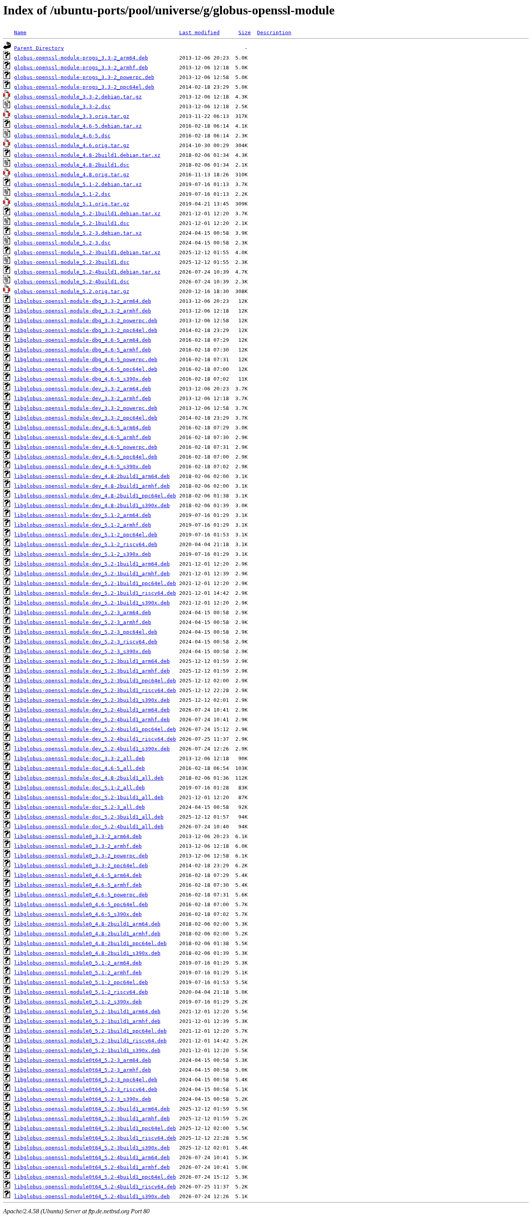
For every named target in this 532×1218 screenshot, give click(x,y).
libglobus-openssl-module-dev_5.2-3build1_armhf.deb (92, 671)
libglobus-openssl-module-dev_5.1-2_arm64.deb (82, 515)
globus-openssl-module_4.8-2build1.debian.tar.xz (87, 155)
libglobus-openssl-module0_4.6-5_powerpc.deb (81, 895)
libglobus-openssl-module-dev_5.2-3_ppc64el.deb (85, 632)
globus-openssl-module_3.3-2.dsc (62, 106)
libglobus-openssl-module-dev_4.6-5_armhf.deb (82, 437)
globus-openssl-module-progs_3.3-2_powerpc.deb (84, 77)
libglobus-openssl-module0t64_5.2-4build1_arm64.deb (92, 1157)
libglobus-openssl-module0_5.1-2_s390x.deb (78, 1002)
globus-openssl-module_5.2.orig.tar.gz (71, 291)
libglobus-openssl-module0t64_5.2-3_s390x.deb (82, 1099)
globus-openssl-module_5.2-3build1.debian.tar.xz (87, 252)
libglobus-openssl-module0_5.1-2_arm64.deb (78, 963)
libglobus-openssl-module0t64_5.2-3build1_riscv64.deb (95, 1138)
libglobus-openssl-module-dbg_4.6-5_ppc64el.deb (85, 369)
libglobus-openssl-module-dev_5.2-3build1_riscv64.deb (95, 690)
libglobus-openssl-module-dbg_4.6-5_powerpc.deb (85, 359)
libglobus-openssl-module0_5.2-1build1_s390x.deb (87, 1050)
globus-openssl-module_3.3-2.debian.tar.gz (78, 97)
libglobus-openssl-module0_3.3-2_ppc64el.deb (81, 865)
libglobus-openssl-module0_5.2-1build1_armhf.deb (87, 1021)
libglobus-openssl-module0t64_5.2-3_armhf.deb (82, 1070)
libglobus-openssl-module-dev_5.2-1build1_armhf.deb (92, 573)
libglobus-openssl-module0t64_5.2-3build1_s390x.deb (92, 1148)
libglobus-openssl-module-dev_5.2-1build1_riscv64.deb (95, 593)
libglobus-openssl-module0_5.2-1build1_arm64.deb (87, 1011)
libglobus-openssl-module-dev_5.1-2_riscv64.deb (85, 544)
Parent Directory (39, 48)
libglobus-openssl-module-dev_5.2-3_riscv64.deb (85, 642)
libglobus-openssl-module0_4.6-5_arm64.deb (78, 875)
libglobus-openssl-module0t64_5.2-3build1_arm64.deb (92, 1109)
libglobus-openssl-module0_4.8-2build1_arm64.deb (87, 924)
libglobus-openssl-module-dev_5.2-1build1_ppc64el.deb (95, 583)
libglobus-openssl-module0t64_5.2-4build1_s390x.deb (92, 1196)
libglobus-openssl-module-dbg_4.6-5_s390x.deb (82, 379)
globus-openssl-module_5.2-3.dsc (62, 243)
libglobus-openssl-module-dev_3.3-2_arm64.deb (82, 389)
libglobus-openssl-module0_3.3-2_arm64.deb (78, 836)
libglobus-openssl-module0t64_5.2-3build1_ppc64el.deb (95, 1128)
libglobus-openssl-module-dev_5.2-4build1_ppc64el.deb (95, 729)
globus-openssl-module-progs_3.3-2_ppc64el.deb (84, 87)
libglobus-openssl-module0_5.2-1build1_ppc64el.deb (90, 1031)
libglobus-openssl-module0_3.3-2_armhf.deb (78, 846)
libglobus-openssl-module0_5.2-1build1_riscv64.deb (90, 1041)
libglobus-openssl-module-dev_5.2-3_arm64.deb (82, 612)
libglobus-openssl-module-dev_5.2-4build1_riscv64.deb (95, 739)
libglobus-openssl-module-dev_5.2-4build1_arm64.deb (92, 710)
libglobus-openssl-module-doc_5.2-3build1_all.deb (89, 817)
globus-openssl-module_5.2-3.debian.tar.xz (78, 233)
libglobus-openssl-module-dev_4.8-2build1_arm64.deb (92, 476)
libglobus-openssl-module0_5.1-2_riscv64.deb (81, 992)
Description (274, 32)
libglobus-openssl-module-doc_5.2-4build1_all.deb (89, 827)
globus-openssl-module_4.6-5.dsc (62, 136)
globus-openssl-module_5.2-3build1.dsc (71, 262)
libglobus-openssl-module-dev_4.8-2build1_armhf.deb (92, 486)
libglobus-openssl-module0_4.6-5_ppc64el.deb (81, 904)
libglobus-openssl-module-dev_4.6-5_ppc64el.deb (85, 457)
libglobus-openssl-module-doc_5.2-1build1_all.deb (89, 797)
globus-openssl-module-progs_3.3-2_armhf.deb (81, 67)
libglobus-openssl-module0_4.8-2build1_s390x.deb (87, 953)
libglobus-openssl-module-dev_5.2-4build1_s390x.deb (92, 749)
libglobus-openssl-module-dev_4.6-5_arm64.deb (82, 428)
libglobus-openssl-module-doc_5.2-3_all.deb (79, 807)
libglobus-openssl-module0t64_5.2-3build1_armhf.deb (92, 1118)
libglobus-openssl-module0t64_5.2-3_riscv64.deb (85, 1089)
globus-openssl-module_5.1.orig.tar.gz (71, 204)
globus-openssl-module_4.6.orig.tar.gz (71, 145)
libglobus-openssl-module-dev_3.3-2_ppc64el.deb (85, 418)
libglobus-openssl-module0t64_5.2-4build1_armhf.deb (92, 1167)
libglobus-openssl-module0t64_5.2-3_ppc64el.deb (85, 1080)
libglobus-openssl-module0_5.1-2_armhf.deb (78, 972)
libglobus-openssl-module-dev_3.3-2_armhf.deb (82, 398)
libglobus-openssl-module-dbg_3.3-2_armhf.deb (82, 311)
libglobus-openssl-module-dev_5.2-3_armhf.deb (82, 622)
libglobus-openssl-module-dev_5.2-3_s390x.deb (82, 651)
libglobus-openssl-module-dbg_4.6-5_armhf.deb (82, 350)
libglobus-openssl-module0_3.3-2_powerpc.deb (81, 856)
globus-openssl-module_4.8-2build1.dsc (71, 165)
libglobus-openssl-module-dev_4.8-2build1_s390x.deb (92, 505)
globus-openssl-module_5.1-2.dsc (62, 194)
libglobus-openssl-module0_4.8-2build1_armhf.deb (87, 934)
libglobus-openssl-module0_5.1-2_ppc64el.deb (81, 982)
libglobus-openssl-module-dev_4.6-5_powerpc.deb (85, 447)
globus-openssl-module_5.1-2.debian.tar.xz (78, 184)
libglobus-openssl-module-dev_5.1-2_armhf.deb (82, 525)
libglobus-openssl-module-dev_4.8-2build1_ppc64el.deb (95, 496)
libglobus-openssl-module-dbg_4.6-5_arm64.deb (82, 340)
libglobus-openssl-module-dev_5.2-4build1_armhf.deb (92, 719)
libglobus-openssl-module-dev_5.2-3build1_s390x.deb (92, 700)
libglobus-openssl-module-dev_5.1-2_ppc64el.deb (85, 535)
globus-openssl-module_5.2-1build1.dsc (71, 223)
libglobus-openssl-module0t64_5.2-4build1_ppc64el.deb (95, 1177)
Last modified (199, 32)
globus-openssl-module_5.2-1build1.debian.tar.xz (87, 213)
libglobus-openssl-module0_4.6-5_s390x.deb (78, 914)
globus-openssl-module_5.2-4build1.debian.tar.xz (87, 272)
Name (20, 32)
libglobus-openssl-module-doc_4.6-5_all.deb (79, 768)
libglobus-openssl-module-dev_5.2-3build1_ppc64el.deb (95, 681)
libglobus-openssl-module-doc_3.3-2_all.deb (79, 758)
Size (244, 32)
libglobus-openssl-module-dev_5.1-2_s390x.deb (82, 554)
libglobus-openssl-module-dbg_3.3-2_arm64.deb (82, 301)
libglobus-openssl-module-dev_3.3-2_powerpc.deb (85, 408)
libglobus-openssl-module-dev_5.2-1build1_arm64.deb (92, 564)
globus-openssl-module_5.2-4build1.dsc (71, 282)
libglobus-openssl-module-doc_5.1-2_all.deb (79, 788)
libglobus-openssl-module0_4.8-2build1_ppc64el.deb (90, 943)
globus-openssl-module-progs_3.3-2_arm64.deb (81, 58)
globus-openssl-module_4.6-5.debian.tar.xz (78, 126)
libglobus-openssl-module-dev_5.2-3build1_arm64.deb (92, 661)
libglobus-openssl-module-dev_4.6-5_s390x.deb (82, 466)
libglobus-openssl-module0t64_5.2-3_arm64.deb (82, 1060)
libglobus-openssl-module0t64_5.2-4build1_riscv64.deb (95, 1187)
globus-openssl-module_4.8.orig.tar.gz (71, 175)
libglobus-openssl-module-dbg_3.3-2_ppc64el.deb (85, 330)
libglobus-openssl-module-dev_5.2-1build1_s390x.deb (92, 603)
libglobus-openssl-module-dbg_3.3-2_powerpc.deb (85, 320)
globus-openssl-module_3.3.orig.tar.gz (71, 116)
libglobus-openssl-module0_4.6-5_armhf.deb (78, 885)
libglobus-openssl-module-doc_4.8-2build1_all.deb (89, 778)
